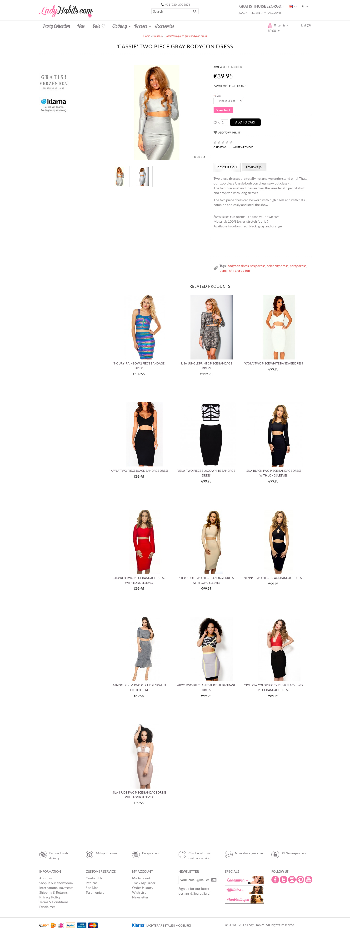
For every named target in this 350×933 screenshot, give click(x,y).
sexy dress (257, 266)
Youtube (309, 879)
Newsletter (140, 897)
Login (243, 12)
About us (46, 878)
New (81, 26)
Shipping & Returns (53, 892)
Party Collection (56, 26)
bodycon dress (238, 266)
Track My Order (143, 883)
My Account (272, 12)
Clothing (119, 26)
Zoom (201, 157)
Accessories (164, 26)
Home (146, 36)
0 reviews (220, 147)
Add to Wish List (229, 132)
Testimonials (95, 892)
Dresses (140, 26)
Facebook (275, 879)
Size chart (223, 110)
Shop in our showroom (56, 883)
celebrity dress (277, 266)
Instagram (292, 879)
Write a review (243, 147)
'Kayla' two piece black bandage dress (139, 470)
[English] (291, 6)
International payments (56, 888)
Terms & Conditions (53, 902)
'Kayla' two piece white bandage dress (273, 363)
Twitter (284, 879)
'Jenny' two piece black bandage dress (273, 577)
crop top (243, 270)
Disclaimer (47, 907)
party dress (298, 266)
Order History (142, 888)
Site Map (92, 888)
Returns (91, 883)
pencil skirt (228, 270)
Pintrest (300, 879)
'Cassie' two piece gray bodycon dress (185, 36)
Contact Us (94, 878)
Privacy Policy (49, 897)
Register (255, 12)
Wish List (139, 892)
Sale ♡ (98, 26)
